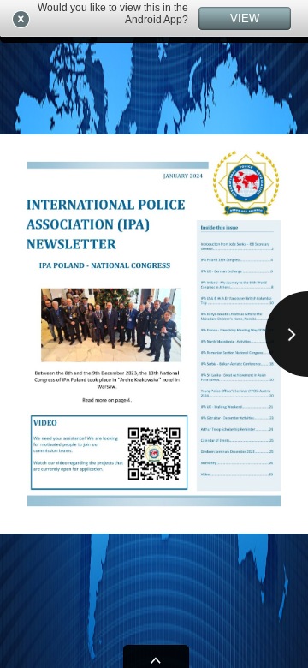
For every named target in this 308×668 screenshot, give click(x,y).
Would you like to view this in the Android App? (113, 14)
